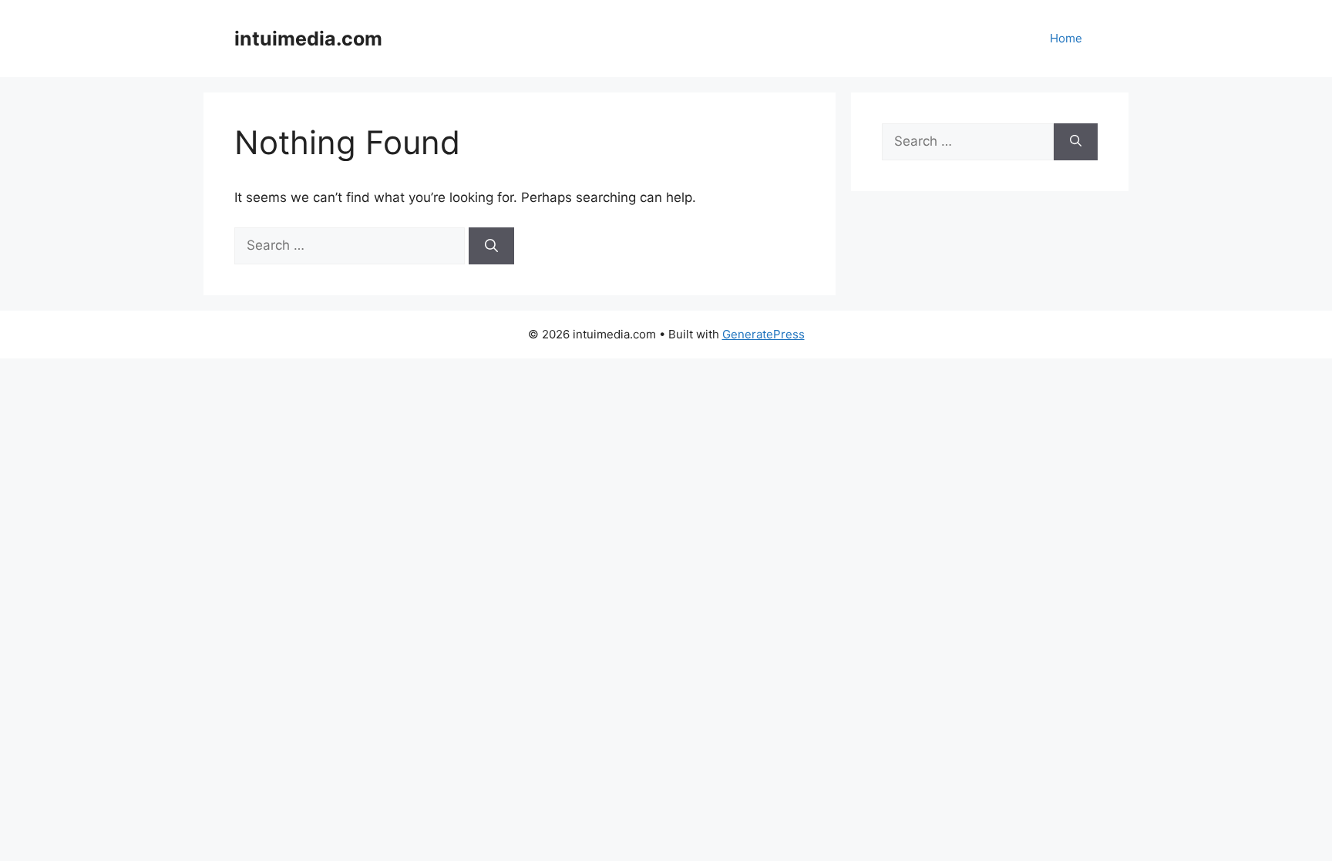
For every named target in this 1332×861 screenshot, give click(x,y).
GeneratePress (763, 334)
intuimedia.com (308, 38)
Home (1066, 38)
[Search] (491, 245)
